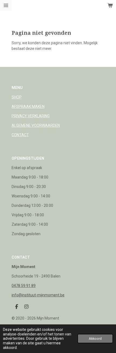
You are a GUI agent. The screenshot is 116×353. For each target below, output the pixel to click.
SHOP (17, 97)
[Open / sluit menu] (6, 5)
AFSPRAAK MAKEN (28, 106)
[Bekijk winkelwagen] (110, 5)
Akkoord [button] (95, 339)
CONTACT (20, 135)
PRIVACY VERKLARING (31, 116)
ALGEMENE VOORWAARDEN (36, 125)
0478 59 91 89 (24, 285)
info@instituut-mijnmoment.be (38, 295)
